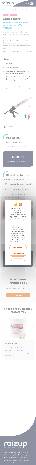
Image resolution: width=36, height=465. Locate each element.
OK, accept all (18, 247)
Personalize (18, 258)
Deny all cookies (18, 253)
